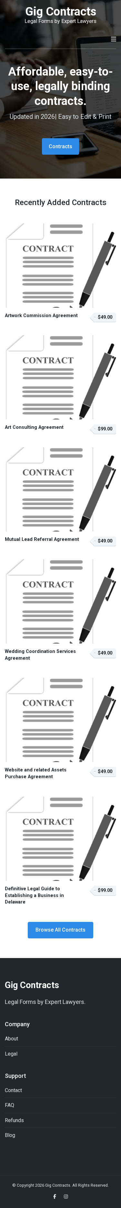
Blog (10, 1135)
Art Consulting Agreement (34, 427)
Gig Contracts (60, 11)
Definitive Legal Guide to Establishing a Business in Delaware (34, 895)
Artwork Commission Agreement (41, 315)
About (11, 1039)
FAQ (9, 1105)
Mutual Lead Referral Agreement (42, 539)
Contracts (60, 146)
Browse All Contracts (60, 930)
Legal (11, 1054)
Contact (13, 1090)
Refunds (14, 1120)
